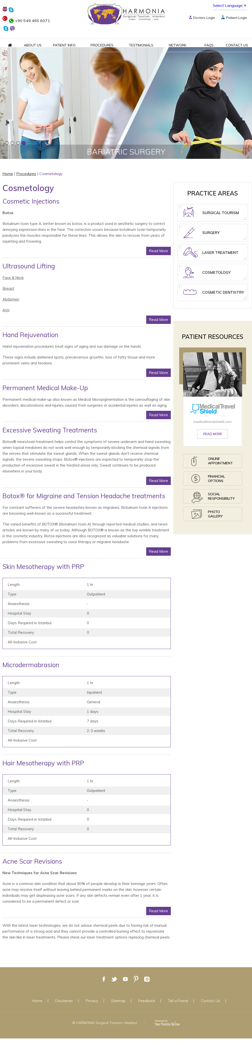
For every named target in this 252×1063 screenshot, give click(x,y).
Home (7, 173)
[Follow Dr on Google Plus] (136, 979)
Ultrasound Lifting (28, 266)
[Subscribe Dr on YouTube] (125, 979)
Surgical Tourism (220, 212)
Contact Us (237, 45)
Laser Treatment (220, 252)
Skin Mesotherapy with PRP (43, 567)
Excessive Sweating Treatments (49, 430)
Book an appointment (126, 121)
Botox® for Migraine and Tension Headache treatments (83, 496)
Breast (8, 288)
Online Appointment (220, 460)
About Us (33, 45)
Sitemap (118, 1000)
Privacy (92, 1000)
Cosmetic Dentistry (223, 292)
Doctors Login (204, 17)
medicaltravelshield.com (212, 421)
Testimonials (141, 45)
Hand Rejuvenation (30, 335)
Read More (158, 250)
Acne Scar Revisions (32, 861)
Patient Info (64, 45)
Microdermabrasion (30, 665)
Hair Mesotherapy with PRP (43, 763)
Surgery (211, 232)
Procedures (102, 45)
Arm (6, 310)
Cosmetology (216, 272)
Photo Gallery (215, 514)
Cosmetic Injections (30, 201)
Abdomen (10, 299)
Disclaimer (64, 1000)
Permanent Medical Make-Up (45, 388)
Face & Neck (13, 277)
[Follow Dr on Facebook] (103, 979)
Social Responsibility (221, 496)
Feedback (146, 1000)
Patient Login (236, 17)
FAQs (209, 45)
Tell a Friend (178, 1000)
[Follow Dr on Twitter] (114, 979)
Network (177, 45)
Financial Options (216, 478)
